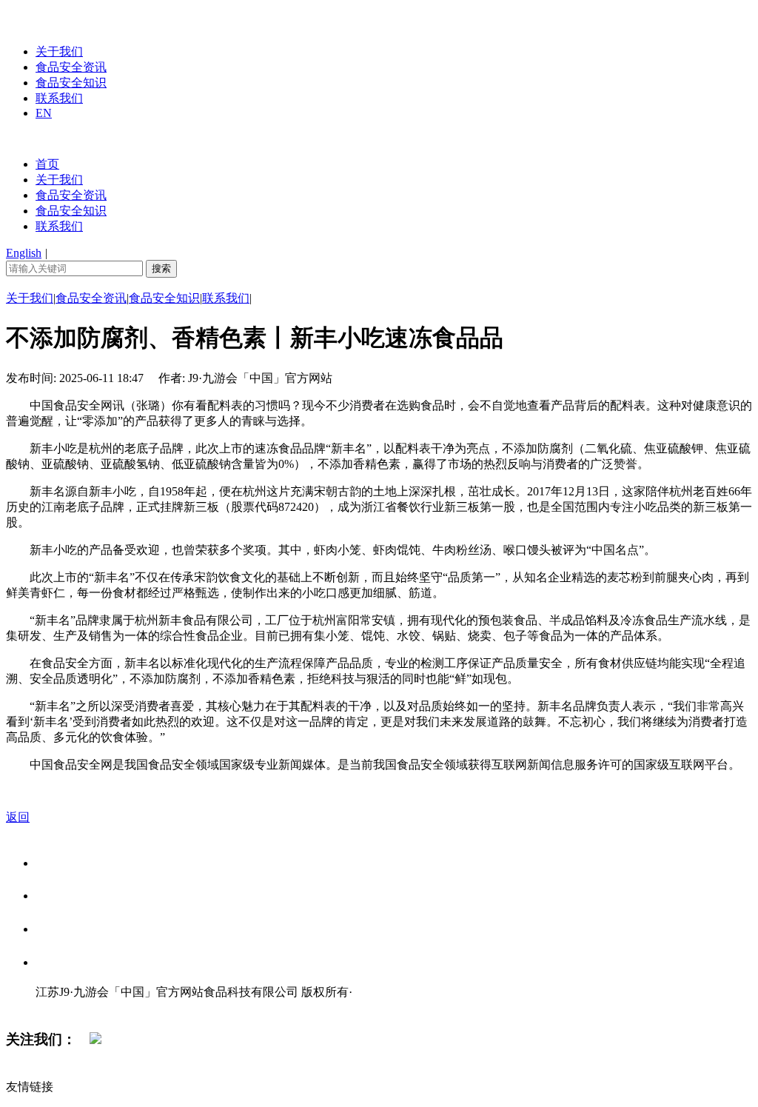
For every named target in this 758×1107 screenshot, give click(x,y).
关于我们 (59, 51)
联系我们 (59, 98)
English (23, 253)
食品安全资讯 (71, 67)
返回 (18, 817)
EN (44, 113)
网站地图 (65, 1007)
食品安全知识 (71, 82)
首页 (47, 164)
